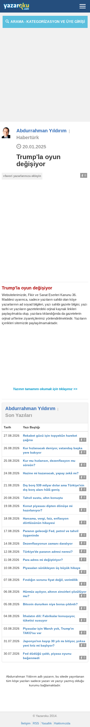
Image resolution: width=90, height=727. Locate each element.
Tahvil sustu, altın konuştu (43, 498)
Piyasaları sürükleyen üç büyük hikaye (51, 568)
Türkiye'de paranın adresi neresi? (48, 551)
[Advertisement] (45, 76)
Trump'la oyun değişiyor (38, 160)
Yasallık (46, 723)
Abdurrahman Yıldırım (41, 130)
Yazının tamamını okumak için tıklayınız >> (45, 389)
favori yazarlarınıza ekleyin (23, 176)
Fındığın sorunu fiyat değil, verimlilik (50, 580)
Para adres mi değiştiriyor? (43, 560)
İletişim (26, 723)
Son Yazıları (18, 415)
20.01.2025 (33, 146)
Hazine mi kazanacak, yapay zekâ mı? (51, 473)
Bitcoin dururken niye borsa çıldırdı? (50, 604)
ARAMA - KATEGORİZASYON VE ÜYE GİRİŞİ (47, 22)
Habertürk (27, 137)
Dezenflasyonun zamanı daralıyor (48, 543)
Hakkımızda (62, 723)
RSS (36, 723)
